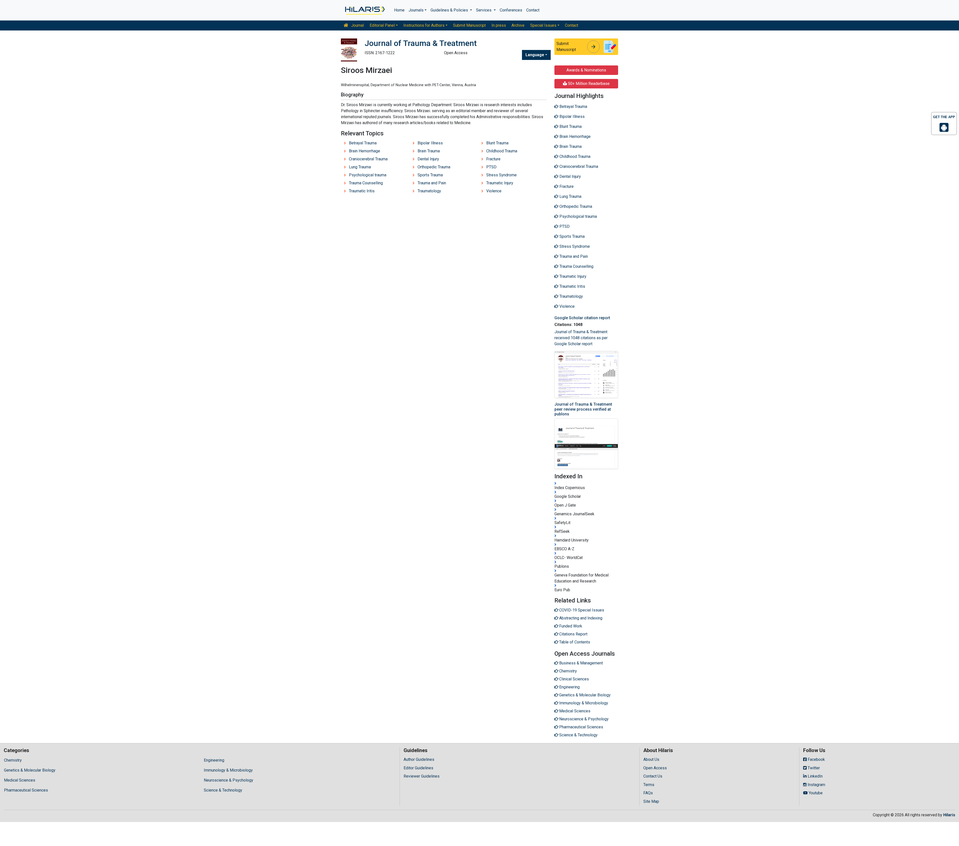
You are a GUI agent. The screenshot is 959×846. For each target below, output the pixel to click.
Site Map (651, 801)
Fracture (493, 159)
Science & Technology (223, 790)
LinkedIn (815, 776)
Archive (517, 25)
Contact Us (652, 776)
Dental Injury (428, 159)
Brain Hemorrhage (364, 151)
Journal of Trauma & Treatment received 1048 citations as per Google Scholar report (581, 337)
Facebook (816, 759)
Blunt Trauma (497, 143)
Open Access (655, 768)
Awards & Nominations (586, 70)
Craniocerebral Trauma (368, 159)
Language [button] (534, 54)
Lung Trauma (360, 167)
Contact (532, 10)
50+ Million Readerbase (588, 83)
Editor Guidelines (418, 768)
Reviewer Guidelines (422, 776)
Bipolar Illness (430, 143)
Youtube (815, 793)
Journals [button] (416, 10)
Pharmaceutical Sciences (26, 790)
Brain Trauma (429, 151)
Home (399, 10)
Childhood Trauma (501, 151)
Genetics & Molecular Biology (29, 770)
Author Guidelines (419, 759)
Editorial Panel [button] (382, 25)
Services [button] (484, 10)
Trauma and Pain (432, 183)
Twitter (813, 768)
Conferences (511, 10)
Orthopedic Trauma (434, 167)
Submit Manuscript (469, 25)
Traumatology (429, 191)
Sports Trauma (430, 175)
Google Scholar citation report (582, 317)
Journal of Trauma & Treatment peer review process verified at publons (583, 409)
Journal (357, 25)
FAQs (648, 793)
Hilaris (949, 815)
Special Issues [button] (543, 25)
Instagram (816, 784)
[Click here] (364, 10)
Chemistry (13, 760)
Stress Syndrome (501, 175)
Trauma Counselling (366, 183)
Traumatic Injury (499, 183)
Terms (648, 784)
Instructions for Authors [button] (424, 25)
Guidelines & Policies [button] (450, 10)
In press (498, 25)
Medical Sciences (19, 780)
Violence (493, 191)
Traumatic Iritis (362, 191)
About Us (651, 759)
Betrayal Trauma (363, 143)
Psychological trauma (367, 175)
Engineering (214, 760)
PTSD (491, 167)
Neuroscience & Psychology (228, 780)
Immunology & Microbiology (228, 770)
